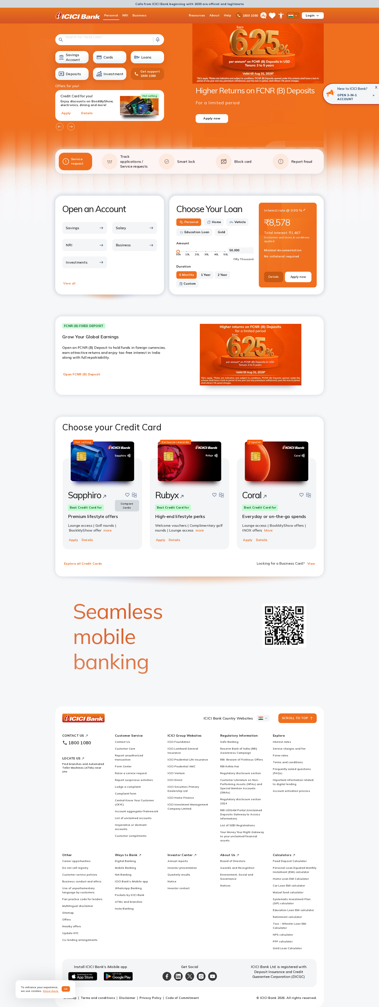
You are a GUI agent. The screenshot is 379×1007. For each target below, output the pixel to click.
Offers (66, 919)
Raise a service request (131, 773)
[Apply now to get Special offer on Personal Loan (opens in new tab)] (258, 92)
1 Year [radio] (206, 275)
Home (216, 222)
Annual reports (178, 861)
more (107, 530)
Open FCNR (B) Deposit (81, 374)
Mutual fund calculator (288, 892)
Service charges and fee (289, 748)
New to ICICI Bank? (352, 89)
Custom (190, 283)
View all (69, 283)
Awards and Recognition (237, 867)
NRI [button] (125, 15)
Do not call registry (75, 867)
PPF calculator (283, 941)
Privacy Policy (150, 998)
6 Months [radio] (186, 275)
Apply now (298, 277)
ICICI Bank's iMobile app (131, 881)
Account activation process (291, 790)
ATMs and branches (129, 901)
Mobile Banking (125, 867)
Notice (172, 881)
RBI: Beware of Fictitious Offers (241, 759)
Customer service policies (79, 874)
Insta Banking (124, 908)
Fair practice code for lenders (82, 899)
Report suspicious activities (134, 780)
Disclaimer (127, 998)
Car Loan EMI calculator (289, 885)
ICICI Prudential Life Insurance (188, 759)
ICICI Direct (175, 780)
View (311, 564)
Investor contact (179, 888)
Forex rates (280, 755)
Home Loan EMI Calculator (291, 878)
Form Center (123, 766)
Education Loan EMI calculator (293, 910)
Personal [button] (111, 15)
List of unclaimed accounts (133, 818)
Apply (66, 113)
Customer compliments (131, 835)
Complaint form (125, 793)
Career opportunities (76, 861)
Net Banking (123, 874)
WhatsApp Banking (128, 888)
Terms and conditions (288, 762)
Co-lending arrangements (80, 939)
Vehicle (240, 222)
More (268, 530)
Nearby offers (71, 926)
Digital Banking (125, 861)
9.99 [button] (294, 210)
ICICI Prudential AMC (181, 766)
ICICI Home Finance (181, 797)
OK (66, 989)
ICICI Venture (176, 773)
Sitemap (68, 912)
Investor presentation (182, 867)
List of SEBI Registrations (237, 825)
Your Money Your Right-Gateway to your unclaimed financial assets (242, 836)
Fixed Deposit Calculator (290, 861)
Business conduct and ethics (82, 881)
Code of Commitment (182, 998)
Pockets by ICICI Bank (129, 895)
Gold (221, 232)
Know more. (51, 991)
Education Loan (196, 232)
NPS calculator (283, 934)
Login (310, 15)
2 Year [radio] (222, 275)
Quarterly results (179, 874)
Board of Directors (232, 861)
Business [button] (139, 15)
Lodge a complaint (128, 786)
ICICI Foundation (179, 741)
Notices (225, 885)
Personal (191, 222)
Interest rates (282, 741)
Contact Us (122, 741)
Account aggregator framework (136, 811)
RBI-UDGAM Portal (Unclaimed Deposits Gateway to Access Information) (241, 814)
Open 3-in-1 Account (347, 97)
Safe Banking (229, 741)
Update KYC (70, 933)
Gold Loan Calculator (287, 948)
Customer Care (125, 748)
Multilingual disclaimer (77, 906)
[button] (109, 39)
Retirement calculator (287, 916)
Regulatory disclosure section (240, 773)
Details (87, 113)
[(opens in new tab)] (331, 92)
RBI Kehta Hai (229, 766)
